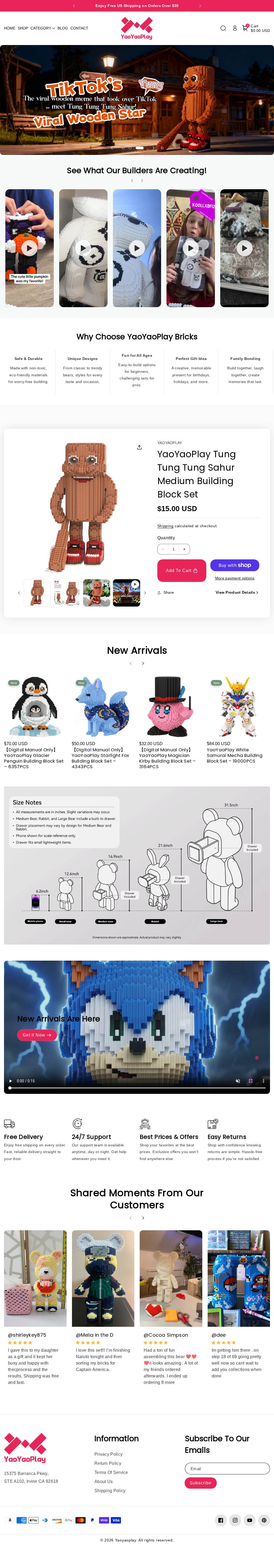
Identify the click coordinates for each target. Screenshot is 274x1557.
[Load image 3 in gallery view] (96, 592)
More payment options (235, 578)
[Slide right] (145, 593)
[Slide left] (19, 593)
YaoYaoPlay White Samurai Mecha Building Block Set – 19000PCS (235, 755)
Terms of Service (111, 1472)
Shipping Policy (110, 1490)
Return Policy (107, 1463)
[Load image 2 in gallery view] (66, 592)
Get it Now (34, 1035)
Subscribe (200, 1483)
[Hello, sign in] (234, 28)
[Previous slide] (74, 6)
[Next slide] (200, 6)
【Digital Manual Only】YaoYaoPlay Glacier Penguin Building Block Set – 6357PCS (34, 758)
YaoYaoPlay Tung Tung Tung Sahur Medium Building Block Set (196, 474)
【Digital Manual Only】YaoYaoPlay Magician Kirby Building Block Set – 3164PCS (167, 758)
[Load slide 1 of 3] (123, 148)
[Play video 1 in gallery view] (126, 592)
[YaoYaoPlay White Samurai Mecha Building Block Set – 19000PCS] (238, 707)
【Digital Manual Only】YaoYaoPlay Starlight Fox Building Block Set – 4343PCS (100, 758)
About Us (103, 1481)
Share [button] (168, 592)
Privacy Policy (108, 1454)
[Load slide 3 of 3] (140, 148)
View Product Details (235, 592)
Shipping (165, 526)
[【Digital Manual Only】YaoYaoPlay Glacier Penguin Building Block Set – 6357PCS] (35, 707)
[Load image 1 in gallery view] (37, 592)
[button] (43, 28)
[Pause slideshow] (162, 148)
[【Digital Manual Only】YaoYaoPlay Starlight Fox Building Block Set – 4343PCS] (103, 707)
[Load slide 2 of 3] (130, 148)
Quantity (166, 538)
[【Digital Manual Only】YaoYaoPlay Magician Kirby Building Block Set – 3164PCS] (170, 707)
